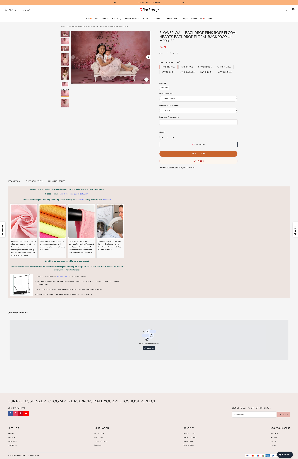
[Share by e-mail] (177, 53)
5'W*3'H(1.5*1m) (187, 67)
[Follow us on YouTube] (26, 413)
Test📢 (202, 18)
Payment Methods (189, 437)
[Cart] (291, 10)
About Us (11, 433)
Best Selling (116, 18)
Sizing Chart (98, 445)
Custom (145, 18)
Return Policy (98, 437)
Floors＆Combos (157, 18)
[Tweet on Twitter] (174, 53)
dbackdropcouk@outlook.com (74, 194)
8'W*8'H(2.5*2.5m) (187, 72)
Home (63, 26)
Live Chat (274, 437)
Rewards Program (189, 433)
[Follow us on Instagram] (15, 413)
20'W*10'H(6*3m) (225, 72)
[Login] (287, 10)
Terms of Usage (188, 445)
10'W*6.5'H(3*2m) (168, 72)
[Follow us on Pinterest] (20, 413)
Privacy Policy (188, 441)
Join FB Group (12, 445)
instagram (79, 199)
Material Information (101, 441)
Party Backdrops (173, 18)
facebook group (172, 167)
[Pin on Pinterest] (170, 53)
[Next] (148, 57)
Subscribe (284, 414)
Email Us (273, 441)
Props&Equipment (190, 18)
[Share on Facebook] (166, 53)
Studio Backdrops (102, 18)
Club (210, 18)
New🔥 (89, 18)
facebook (107, 199)
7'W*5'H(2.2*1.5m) (168, 67)
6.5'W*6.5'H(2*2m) (224, 67)
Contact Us (11, 437)
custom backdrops (64, 276)
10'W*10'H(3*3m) (206, 72)
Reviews (273, 445)
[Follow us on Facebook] (10, 413)
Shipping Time (99, 433)
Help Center (275, 433)
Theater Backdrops (131, 18)
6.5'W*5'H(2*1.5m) (205, 67)
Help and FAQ (12, 441)
